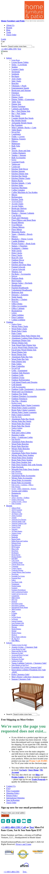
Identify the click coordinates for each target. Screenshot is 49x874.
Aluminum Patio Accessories (23, 476)
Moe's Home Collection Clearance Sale (27, 677)
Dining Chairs (17, 97)
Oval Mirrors (16, 225)
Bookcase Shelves (19, 208)
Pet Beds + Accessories (21, 274)
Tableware (15, 164)
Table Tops (16, 102)
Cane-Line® (15, 560)
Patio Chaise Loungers (20, 415)
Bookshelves (16, 311)
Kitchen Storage (18, 171)
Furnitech (14, 588)
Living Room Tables (19, 62)
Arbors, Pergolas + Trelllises (20, 498)
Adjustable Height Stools (21, 123)
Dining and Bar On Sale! (19, 651)
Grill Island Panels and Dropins (24, 382)
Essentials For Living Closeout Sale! (26, 667)
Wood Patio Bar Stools (20, 424)
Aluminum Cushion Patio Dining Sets (27, 338)
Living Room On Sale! (18, 649)
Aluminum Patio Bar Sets (22, 357)
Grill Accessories (18, 387)
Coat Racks (16, 215)
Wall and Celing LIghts (21, 433)
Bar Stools (15, 116)
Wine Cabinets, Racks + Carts (23, 127)
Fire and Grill (15, 368)
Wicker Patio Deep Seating (22, 455)
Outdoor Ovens (17, 377)
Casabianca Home (17, 562)
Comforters (16, 134)
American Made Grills (18, 521)
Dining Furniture (18, 106)
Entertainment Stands (20, 88)
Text (19, 49)
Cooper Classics (16, 568)
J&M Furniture (16, 609)
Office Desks (16, 304)
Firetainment (15, 584)
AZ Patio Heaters (16, 531)
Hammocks (16, 493)
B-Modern (14, 535)
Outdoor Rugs (17, 262)
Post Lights (16, 430)
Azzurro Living (16, 533)
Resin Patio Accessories (21, 483)
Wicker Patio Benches (20, 449)
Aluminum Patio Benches (22, 442)
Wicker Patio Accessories (21, 478)
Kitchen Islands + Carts (21, 183)
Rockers (14, 495)
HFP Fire (14, 600)
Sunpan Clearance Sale (21, 679)
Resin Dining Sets (18, 354)
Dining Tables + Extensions (22, 99)
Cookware (15, 167)
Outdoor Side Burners (20, 373)
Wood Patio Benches (20, 444)
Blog (8, 30)
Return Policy (12, 795)
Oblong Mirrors (17, 227)
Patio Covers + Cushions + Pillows (22, 485)
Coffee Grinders (18, 190)
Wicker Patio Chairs (19, 326)
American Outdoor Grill (18, 523)
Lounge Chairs (17, 69)
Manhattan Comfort (17, 625)
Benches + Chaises (19, 299)
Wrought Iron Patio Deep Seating (25, 469)
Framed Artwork (18, 267)
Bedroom (14, 276)
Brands (9, 28)
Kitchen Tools (17, 199)
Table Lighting (17, 315)
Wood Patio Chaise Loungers (23, 408)
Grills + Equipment (19, 370)
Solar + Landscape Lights (22, 437)
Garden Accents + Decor (19, 501)
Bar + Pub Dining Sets (20, 111)
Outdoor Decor (17, 260)
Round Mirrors (17, 222)
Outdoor (9, 322)
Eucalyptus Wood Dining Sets (23, 350)
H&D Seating (15, 598)
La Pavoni (14, 619)
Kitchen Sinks (17, 185)
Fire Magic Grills (16, 582)
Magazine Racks (18, 232)
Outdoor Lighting (16, 428)
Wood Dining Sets (19, 352)
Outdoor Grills (17, 375)
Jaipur (13, 611)
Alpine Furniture (16, 516)
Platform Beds (17, 278)
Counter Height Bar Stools (22, 118)
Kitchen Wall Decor (19, 169)
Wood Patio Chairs (19, 329)
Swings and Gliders (19, 491)
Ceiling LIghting (18, 320)
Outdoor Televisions (17, 500)
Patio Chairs (16, 333)
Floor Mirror (16, 229)
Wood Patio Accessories (21, 480)
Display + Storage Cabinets (22, 213)
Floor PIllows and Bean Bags (23, 220)
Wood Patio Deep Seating (22, 458)
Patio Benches (15, 439)
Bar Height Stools (18, 120)
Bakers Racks (17, 181)
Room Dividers (17, 211)
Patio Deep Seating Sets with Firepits (26, 465)
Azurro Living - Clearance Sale (24, 647)
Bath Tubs (15, 146)
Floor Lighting (17, 317)
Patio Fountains (16, 503)
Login (3, 39)
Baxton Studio (15, 539)
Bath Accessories (18, 158)
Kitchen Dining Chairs (20, 178)
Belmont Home (16, 543)
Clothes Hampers (18, 153)
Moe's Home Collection (18, 637)
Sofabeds (15, 74)
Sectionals (15, 72)
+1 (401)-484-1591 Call (13, 827)
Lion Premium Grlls (17, 623)
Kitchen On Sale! (16, 657)
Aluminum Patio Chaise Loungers (25, 405)
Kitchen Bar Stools (19, 176)
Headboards (16, 285)
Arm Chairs (16, 79)
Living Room (15, 60)
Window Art (16, 272)
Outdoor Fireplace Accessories (24, 396)
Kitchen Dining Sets (19, 174)
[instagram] (3, 822)
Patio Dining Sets (18, 361)
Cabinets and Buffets (20, 109)
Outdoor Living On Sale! (19, 645)
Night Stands (16, 297)
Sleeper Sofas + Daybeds (21, 283)
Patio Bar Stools (16, 417)
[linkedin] (29, 822)
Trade (8, 32)
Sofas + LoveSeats (19, 65)
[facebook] (8, 822)
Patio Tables (16, 364)
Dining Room (15, 95)
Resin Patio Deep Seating (22, 460)
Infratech (14, 602)
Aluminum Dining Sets (21, 340)
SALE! (9, 643)
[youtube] (24, 822)
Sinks (13, 148)
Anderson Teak (16, 525)
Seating (14, 67)
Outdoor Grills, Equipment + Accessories (28, 389)
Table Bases (16, 130)
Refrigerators (16, 197)
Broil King (14, 551)
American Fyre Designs (18, 519)
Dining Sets (16, 104)
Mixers (14, 195)
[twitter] (19, 822)
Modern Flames (16, 633)
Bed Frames (16, 281)
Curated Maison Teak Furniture (21, 572)
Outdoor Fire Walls (19, 394)
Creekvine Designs (17, 570)
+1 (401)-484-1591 (9, 49)
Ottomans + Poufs (18, 86)
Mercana (14, 627)
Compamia (14, 566)
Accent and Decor (17, 201)
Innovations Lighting (17, 605)
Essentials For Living (18, 576)
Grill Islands (16, 384)
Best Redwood (16, 545)
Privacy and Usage (23, 844)
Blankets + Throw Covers (22, 239)
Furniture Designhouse (18, 590)
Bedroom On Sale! (17, 653)
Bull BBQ (14, 559)
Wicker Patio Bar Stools (21, 421)
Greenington (15, 596)
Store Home (33, 770)
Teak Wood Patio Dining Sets (23, 345)
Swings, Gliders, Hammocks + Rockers (23, 489)
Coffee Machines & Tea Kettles (24, 192)
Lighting (14, 313)
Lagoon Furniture (16, 621)
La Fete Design (16, 617)
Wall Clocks (16, 250)
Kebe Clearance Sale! (20, 674)
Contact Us (11, 786)
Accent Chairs (17, 204)
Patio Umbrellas (18, 366)
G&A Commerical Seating (19, 592)
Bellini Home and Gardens (19, 541)
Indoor (9, 58)
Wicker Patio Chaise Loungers (24, 412)
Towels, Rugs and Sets (20, 150)
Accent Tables (17, 206)
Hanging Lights (17, 435)
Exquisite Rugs (16, 578)
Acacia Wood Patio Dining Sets (24, 347)
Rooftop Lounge (16, 403)
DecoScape (14, 574)
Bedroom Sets (17, 292)
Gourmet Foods (17, 162)
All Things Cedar (16, 514)
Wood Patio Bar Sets (20, 359)
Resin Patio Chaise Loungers (23, 410)
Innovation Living (17, 603)
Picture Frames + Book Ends (23, 243)
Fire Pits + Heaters (19, 401)
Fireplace (15, 93)
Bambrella (14, 537)
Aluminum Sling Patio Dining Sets (25, 336)
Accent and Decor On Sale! (19, 655)
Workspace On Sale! (17, 659)
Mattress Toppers (18, 139)
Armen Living (15, 527)
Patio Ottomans (16, 471)
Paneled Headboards (19, 288)
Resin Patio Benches (19, 446)
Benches (15, 83)
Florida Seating (16, 586)
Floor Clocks (16, 255)
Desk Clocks (16, 253)
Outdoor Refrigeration (20, 380)
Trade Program (38, 779)
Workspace (14, 301)
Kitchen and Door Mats (21, 265)
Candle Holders (17, 241)
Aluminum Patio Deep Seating (24, 453)
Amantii (13, 518)
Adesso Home (15, 508)
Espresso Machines (19, 188)
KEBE (13, 615)
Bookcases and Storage (21, 90)
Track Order (11, 35)
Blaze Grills (15, 549)
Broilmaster (15, 553)
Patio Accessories (16, 473)
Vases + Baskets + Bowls (21, 234)
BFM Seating (15, 547)
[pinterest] (13, 822)
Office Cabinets (17, 308)
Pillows (14, 141)
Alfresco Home (16, 512)
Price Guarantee (12, 791)
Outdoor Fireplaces (19, 399)
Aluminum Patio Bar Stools (22, 419)
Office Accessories (19, 306)
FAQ (8, 788)
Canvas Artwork (18, 269)
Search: (4, 46)
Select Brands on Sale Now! (20, 665)
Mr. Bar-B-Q (15, 639)
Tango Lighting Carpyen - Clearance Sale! (29, 663)
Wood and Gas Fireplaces (22, 392)
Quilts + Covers (18, 136)
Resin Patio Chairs (19, 331)
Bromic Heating (16, 557)
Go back (23, 770)
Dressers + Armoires (19, 295)
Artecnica (14, 529)
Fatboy (13, 580)
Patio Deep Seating (17, 451)
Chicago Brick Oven (17, 564)
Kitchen (13, 160)
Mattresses (15, 143)
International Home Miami (19, 607)
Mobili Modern (16, 629)
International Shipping (15, 798)
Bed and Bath (15, 132)
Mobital (13, 631)
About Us (10, 25)
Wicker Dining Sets (19, 343)
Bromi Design (15, 555)
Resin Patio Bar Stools (20, 426)
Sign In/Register (13, 800)
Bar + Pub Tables (18, 113)
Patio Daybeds (17, 467)
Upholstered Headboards (21, 290)
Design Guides (17, 777)
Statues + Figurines (19, 246)
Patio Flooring (15, 487)
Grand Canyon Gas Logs (19, 594)
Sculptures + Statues (19, 248)
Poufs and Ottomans (19, 218)
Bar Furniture (17, 125)
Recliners (15, 76)
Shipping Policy (12, 793)
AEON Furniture (16, 510)
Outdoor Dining (16, 324)
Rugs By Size (17, 258)
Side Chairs (16, 81)
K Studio (14, 613)
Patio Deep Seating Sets (21, 462)
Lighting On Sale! (17, 661)
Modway (14, 635)
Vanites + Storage (18, 155)
